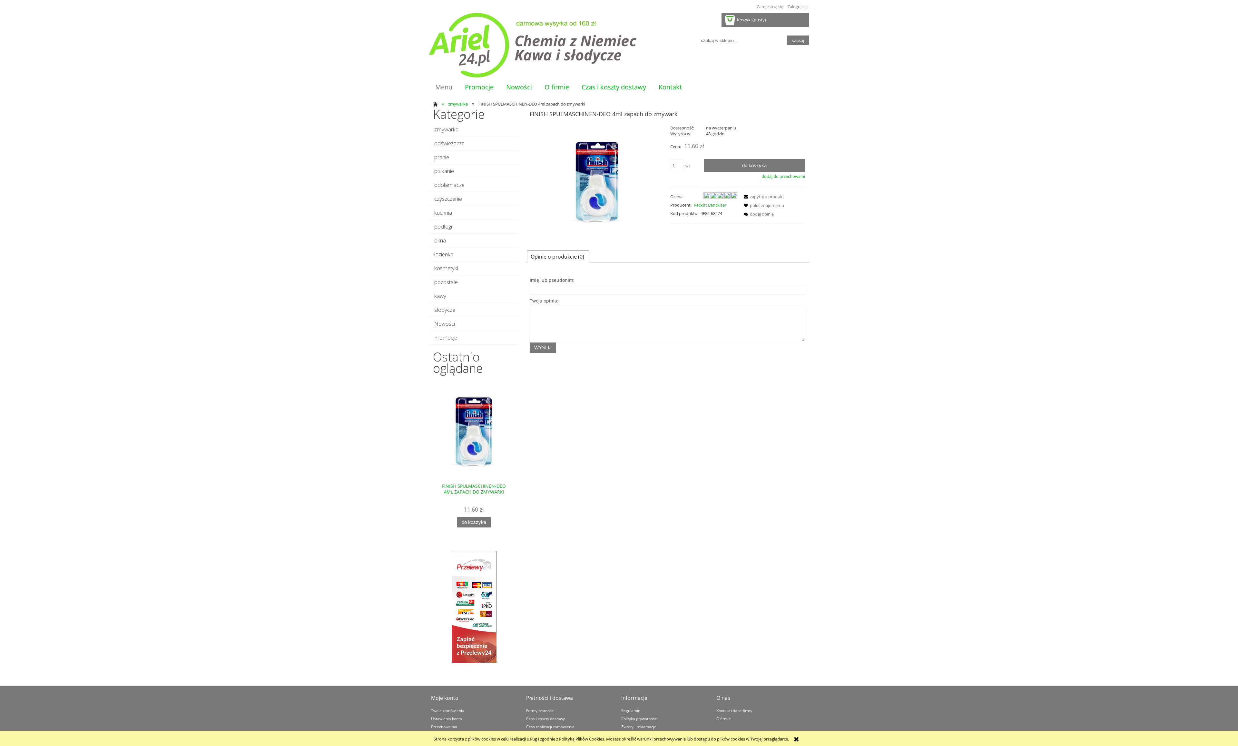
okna (440, 240)
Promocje (445, 337)
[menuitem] (443, 87)
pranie (441, 157)
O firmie (723, 718)
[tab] (558, 256)
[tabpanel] (667, 314)
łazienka (443, 254)
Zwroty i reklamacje (638, 726)
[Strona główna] (533, 45)
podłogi (443, 226)
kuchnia (443, 212)
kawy (440, 296)
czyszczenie (448, 198)
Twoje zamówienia (447, 710)
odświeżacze (449, 143)
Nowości (444, 323)
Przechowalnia (444, 726)
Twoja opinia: (544, 301)
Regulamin (630, 710)
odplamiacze (449, 185)
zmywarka (446, 129)
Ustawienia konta (446, 718)
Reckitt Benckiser (710, 205)
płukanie (444, 171)
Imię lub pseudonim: (552, 280)
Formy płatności (540, 710)
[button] (763, 196)
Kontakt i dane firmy (734, 710)
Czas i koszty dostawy (545, 718)
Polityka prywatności (639, 718)
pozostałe (446, 282)
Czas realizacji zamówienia (550, 726)
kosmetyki (446, 268)
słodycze (444, 309)
